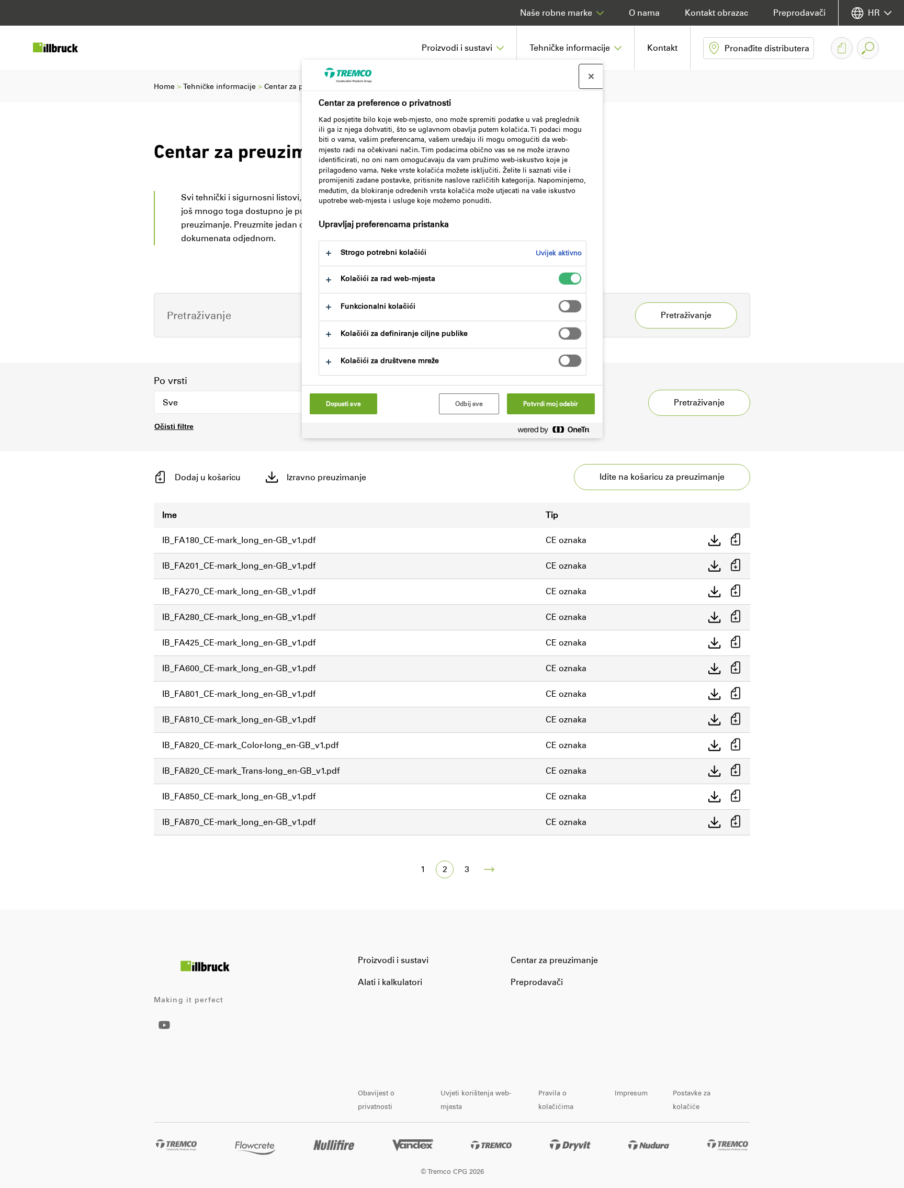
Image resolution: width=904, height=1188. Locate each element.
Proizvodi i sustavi (393, 960)
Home (164, 86)
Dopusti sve (343, 404)
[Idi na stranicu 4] (489, 869)
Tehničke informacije (219, 86)
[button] (463, 48)
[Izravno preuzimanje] (714, 540)
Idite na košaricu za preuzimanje (662, 477)
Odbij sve (469, 404)
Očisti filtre (174, 426)
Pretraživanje (699, 403)
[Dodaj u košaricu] (735, 540)
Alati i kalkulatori (390, 982)
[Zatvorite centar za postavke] (591, 76)
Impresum (631, 1093)
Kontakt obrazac (716, 13)
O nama (644, 13)
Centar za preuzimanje (554, 960)
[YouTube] (164, 1032)
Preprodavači (799, 13)
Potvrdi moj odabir (550, 404)
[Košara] (842, 48)
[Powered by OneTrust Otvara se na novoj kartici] (557, 431)
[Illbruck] (63, 48)
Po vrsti (170, 381)
